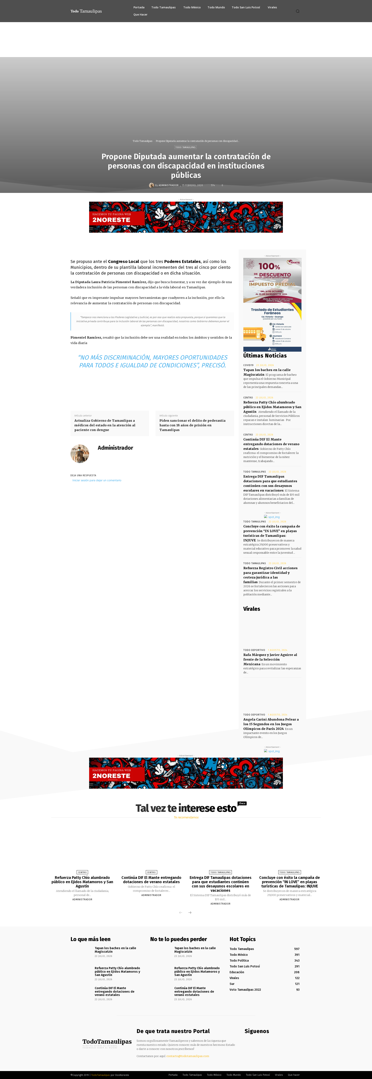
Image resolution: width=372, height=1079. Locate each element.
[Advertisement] (186, 51)
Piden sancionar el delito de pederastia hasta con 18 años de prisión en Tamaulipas (192, 425)
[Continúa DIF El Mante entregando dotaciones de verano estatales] (151, 850)
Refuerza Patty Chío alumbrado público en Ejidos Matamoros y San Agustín (272, 407)
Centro (248, 397)
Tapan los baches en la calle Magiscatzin (115, 949)
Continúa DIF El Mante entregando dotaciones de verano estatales (271, 444)
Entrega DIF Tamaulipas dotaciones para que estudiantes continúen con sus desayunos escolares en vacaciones (220, 884)
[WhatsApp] (207, 240)
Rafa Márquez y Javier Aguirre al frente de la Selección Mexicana (270, 659)
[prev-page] (181, 913)
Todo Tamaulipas (142, 141)
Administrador (169, 185)
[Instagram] (255, 1042)
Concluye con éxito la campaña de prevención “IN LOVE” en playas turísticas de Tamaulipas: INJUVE (289, 881)
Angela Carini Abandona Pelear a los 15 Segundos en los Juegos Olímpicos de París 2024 (271, 724)
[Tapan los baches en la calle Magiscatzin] (81, 953)
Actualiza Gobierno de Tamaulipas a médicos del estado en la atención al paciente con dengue (104, 425)
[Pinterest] (198, 240)
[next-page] (190, 913)
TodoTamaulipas (100, 1075)
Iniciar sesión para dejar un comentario (96, 480)
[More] (216, 240)
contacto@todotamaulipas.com (187, 1056)
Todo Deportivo (254, 650)
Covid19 (248, 365)
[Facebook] (180, 240)
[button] (297, 11)
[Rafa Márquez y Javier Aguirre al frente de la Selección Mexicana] (272, 630)
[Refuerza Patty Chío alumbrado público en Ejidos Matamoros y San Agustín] (82, 850)
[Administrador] (152, 185)
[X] (189, 240)
